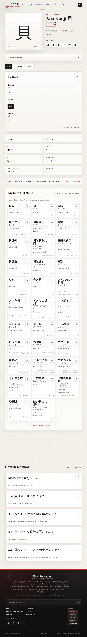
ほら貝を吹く (16, 379)
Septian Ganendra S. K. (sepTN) (72, 633)
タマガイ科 (65, 360)
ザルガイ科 (40, 360)
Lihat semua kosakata (43, 425)
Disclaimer (11, 618)
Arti (8, 66)
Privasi (9, 615)
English (72, 614)
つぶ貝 (37, 342)
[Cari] (78, 602)
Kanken (46, 5)
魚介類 (13, 360)
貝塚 (60, 206)
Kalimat (30, 66)
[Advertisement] (43, 446)
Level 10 (10, 171)
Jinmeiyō (39, 5)
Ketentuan (31, 615)
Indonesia (73, 611)
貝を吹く (38, 222)
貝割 (60, 261)
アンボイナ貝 (65, 301)
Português (73, 623)
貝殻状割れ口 (40, 241)
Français (73, 620)
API (7, 608)
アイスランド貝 (65, 281)
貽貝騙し (14, 401)
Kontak (29, 612)
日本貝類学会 (64, 379)
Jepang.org (16, 633)
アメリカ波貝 (40, 301)
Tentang (30, 608)
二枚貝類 (38, 378)
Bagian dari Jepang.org (42, 579)
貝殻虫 (13, 261)
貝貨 (60, 222)
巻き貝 (37, 280)
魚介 (11, 280)
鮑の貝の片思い (40, 402)
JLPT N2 (50, 139)
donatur (39, 595)
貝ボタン (14, 222)
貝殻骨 (13, 240)
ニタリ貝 (63, 342)
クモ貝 (37, 324)
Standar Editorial (14, 612)
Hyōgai (53, 5)
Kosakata (18, 66)
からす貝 (14, 324)
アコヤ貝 (14, 300)
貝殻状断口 (64, 240)
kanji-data (18, 181)
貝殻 (11, 206)
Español (72, 617)
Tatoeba (28, 181)
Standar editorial (72, 181)
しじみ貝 (63, 324)
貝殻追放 (38, 261)
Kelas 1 (10, 139)
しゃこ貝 (14, 342)
